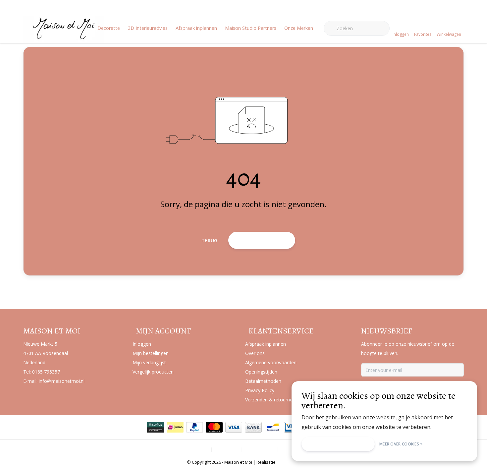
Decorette (108, 28)
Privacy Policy (260, 449)
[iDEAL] (175, 427)
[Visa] (233, 427)
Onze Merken (298, 28)
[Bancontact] (272, 427)
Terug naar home (262, 240)
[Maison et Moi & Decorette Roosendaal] (63, 38)
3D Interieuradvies (148, 28)
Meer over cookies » (401, 444)
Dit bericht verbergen (338, 444)
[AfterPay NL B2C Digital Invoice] (155, 427)
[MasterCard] (214, 427)
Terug (209, 240)
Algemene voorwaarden (182, 449)
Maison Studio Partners (250, 28)
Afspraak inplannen (196, 28)
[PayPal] (194, 427)
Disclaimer (226, 449)
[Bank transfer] (253, 427)
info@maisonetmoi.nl (61, 381)
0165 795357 (46, 372)
